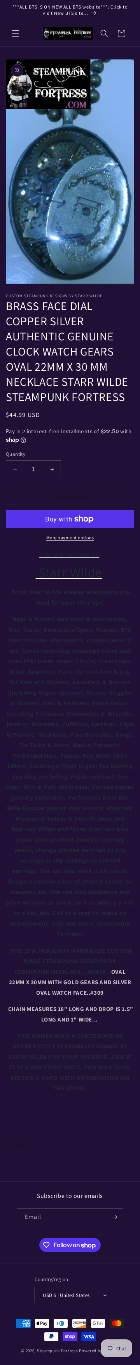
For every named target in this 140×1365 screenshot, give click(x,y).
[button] (15, 33)
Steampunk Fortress (57, 1350)
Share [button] (22, 1144)
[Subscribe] (114, 1217)
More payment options (70, 537)
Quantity (15, 454)
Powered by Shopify (99, 1350)
